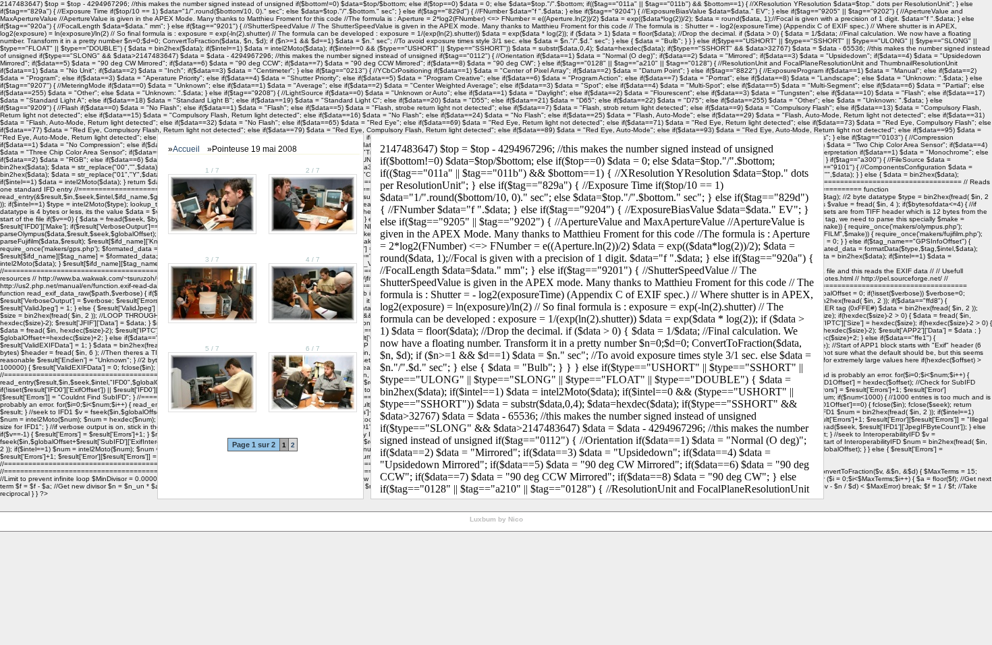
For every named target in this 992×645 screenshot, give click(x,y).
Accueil (186, 149)
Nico (515, 519)
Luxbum (483, 519)
